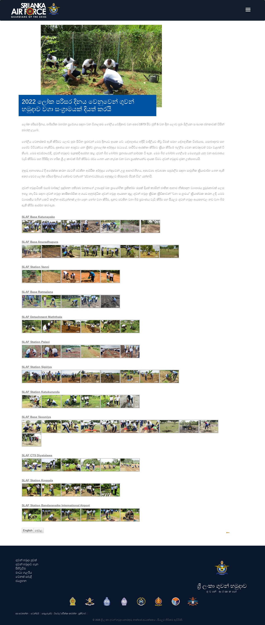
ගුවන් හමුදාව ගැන (27, 564)
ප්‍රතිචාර (82, 613)
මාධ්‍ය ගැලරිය (24, 572)
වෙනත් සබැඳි (24, 576)
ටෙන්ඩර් (35, 613)
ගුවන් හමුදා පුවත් (26, 560)
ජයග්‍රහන (21, 580)
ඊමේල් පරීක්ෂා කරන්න (65, 613)
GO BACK (240, 532)
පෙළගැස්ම (47, 613)
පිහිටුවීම (21, 568)
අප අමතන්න (22, 613)
